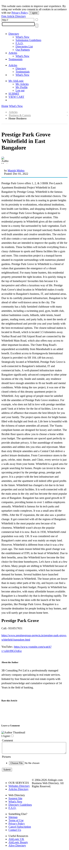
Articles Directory (18, 789)
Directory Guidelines (20, 804)
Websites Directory (19, 785)
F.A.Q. (19, 43)
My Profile (22, 87)
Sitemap (13, 817)
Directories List (24, 46)
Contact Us (14, 829)
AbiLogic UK (16, 839)
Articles (12, 52)
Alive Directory (17, 845)
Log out (20, 90)
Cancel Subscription (19, 826)
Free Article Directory (13, 16)
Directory (13, 33)
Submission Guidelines (28, 40)
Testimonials (15, 59)
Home (4, 106)
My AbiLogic (16, 80)
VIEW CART (16, 96)
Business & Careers (20, 115)
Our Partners (23, 49)
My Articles (22, 84)
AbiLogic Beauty (18, 842)
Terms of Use (16, 820)
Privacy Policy (20, 12)
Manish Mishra (16, 170)
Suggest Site (15, 798)
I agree (34, 13)
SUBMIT (13, 93)
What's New (22, 36)
